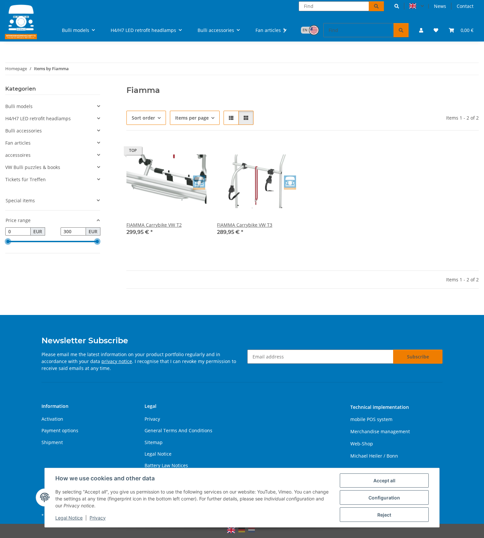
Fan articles (18, 143)
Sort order (143, 118)
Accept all (384, 480)
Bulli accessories (23, 130)
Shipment (52, 442)
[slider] (8, 241)
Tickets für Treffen (25, 179)
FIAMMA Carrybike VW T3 (244, 225)
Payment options (59, 430)
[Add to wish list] (195, 152)
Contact (465, 6)
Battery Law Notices (166, 465)
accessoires (18, 155)
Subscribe (418, 357)
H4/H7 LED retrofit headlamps (38, 118)
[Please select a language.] (416, 6)
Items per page (192, 118)
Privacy (98, 518)
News (440, 6)
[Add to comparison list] (178, 152)
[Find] (376, 6)
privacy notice (116, 361)
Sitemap (154, 442)
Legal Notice (69, 518)
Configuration (384, 497)
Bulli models (19, 106)
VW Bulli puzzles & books (32, 167)
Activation (52, 419)
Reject (384, 515)
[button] (396, 6)
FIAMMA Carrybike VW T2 (154, 225)
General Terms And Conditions (178, 430)
